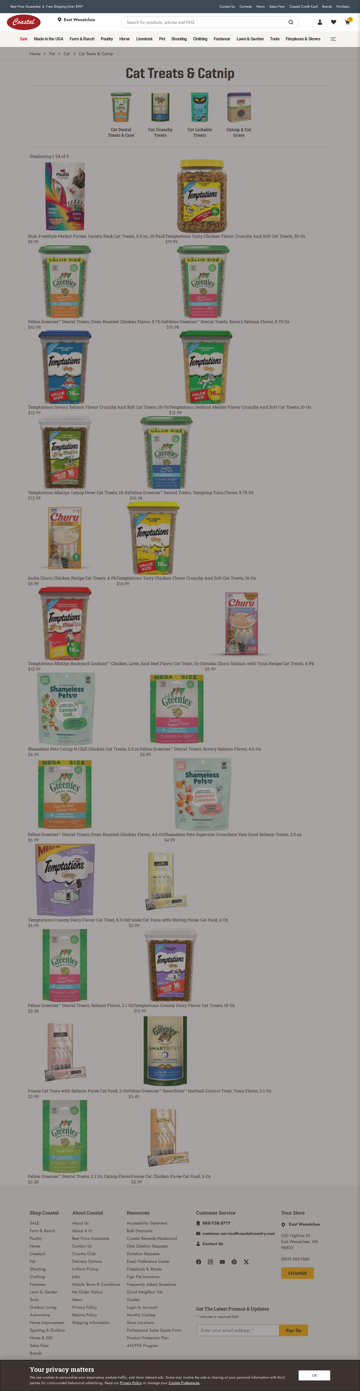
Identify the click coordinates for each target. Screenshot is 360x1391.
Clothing (37, 1277)
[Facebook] (198, 1261)
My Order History (87, 1292)
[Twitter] (246, 1261)
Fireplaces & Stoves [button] (303, 38)
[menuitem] (23, 39)
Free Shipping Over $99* (65, 6)
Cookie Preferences (184, 1382)
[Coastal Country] (24, 22)
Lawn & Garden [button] (250, 38)
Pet (52, 54)
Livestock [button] (144, 38)
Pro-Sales (343, 6)
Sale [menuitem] (23, 38)
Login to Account (142, 1307)
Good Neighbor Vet (144, 1292)
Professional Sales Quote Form (154, 1330)
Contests (246, 6)
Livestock (38, 1254)
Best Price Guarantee (26, 6)
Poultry (36, 1238)
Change (297, 1273)
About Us (80, 1223)
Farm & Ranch (42, 1231)
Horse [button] (124, 38)
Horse (35, 1246)
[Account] (320, 22)
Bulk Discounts (139, 1231)
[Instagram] (210, 1261)
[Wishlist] (333, 22)
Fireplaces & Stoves (144, 1269)
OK (314, 1375)
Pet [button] (162, 38)
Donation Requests (143, 1254)
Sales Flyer (277, 6)
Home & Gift (41, 1338)
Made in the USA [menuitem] (48, 38)
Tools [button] (274, 38)
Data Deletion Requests (147, 1246)
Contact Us (227, 6)
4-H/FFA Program (142, 1345)
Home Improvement (47, 1323)
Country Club (84, 1254)
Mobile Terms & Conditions (96, 1284)
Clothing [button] (200, 38)
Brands (327, 6)
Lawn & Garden (43, 1292)
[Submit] (291, 22)
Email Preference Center (148, 1261)
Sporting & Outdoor (47, 1330)
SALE (34, 1223)
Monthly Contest (141, 1315)
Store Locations (140, 1323)
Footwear (38, 1284)
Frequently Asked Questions (151, 1284)
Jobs (76, 1277)
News (260, 6)
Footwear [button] (222, 38)
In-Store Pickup (85, 1269)
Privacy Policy (84, 1307)
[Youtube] (222, 1261)
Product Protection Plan (148, 1338)
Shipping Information (90, 1323)
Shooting (38, 1269)
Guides (133, 1300)
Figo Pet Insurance (143, 1277)
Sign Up (293, 1330)
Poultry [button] (107, 38)
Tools (34, 1300)
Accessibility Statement (147, 1223)
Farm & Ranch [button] (82, 38)
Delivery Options (87, 1261)
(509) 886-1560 (295, 1259)
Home (35, 54)
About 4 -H (82, 1231)
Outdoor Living (43, 1307)
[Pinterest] (234, 1261)
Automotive (40, 1315)
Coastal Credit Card (304, 6)
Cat (67, 54)
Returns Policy (84, 1315)
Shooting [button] (179, 38)
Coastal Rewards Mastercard (152, 1238)
